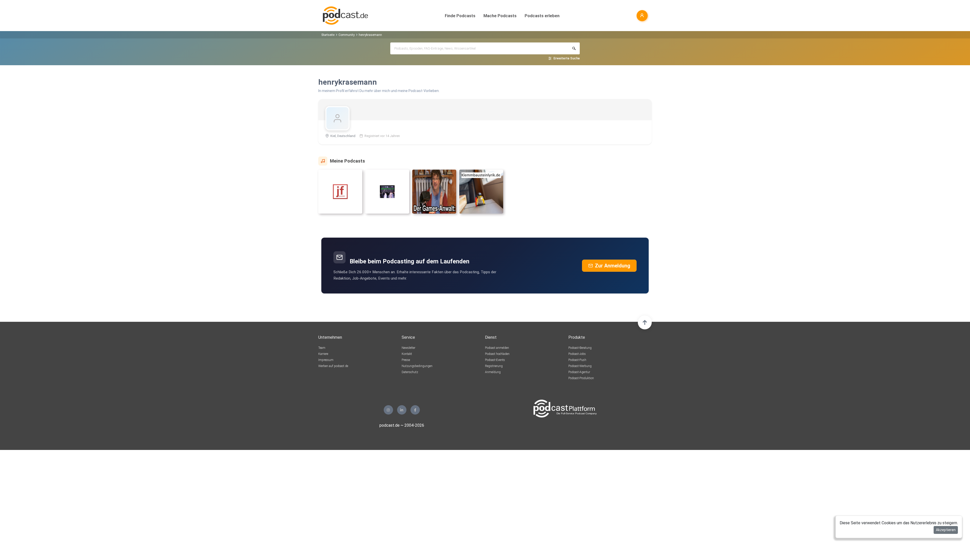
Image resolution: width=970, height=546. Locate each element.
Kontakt (407, 354)
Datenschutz (410, 372)
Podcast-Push (577, 360)
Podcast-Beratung (580, 348)
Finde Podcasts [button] (460, 15)
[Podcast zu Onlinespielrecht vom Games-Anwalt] (434, 193)
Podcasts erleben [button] (542, 15)
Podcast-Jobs (577, 354)
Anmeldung (493, 372)
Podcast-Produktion (581, 378)
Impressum (325, 360)
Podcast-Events (495, 360)
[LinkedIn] (401, 410)
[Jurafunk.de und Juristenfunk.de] (340, 193)
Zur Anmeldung (612, 266)
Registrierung (494, 366)
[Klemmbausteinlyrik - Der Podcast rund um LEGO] (481, 193)
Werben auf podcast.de (333, 366)
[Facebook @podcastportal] (415, 410)
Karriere (323, 354)
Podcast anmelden (497, 348)
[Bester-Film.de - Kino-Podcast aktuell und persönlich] (387, 193)
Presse (406, 360)
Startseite (327, 35)
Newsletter (408, 348)
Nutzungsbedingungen (417, 366)
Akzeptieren (946, 530)
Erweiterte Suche (566, 58)
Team (321, 348)
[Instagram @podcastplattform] (388, 410)
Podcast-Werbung (580, 366)
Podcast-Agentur (579, 372)
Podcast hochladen (497, 354)
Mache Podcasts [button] (500, 15)
